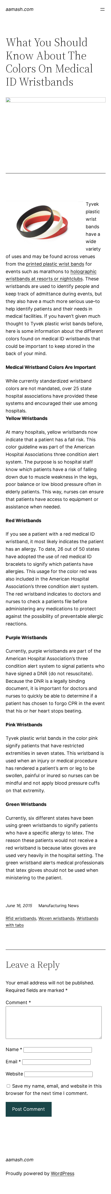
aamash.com (20, 9)
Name (14, 1049)
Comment (18, 1002)
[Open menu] (102, 9)
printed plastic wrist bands (55, 264)
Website (14, 1073)
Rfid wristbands (21, 918)
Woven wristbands (56, 918)
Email (13, 1061)
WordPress (62, 1173)
